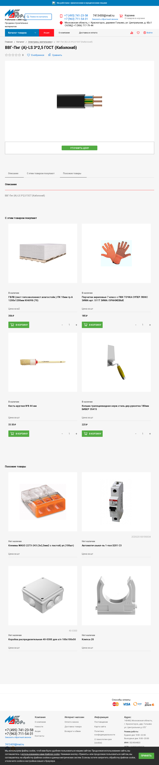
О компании (64, 33)
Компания (40, 717)
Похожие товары (72, 173)
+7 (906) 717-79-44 (83, 25)
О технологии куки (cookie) (103, 741)
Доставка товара (73, 726)
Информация (101, 717)
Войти (149, 33)
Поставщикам (101, 722)
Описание (13, 173)
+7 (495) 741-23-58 (76, 15)
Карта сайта (100, 726)
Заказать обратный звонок (18, 737)
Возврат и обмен (73, 731)
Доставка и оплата (88, 33)
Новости (39, 726)
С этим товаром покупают (41, 173)
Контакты (39, 736)
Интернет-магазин (74, 717)
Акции (46, 33)
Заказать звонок (105, 19)
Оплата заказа (72, 722)
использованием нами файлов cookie (40, 754)
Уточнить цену (79, 148)
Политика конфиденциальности (104, 733)
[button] (14, 55)
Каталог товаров (17, 33)
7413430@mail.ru (103, 15)
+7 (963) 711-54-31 (76, 19)
